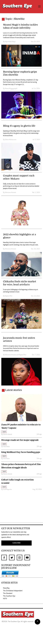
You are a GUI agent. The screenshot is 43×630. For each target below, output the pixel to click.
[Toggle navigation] (39, 6)
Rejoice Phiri (8, 296)
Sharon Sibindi (7, 434)
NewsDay (6, 588)
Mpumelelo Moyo (10, 42)
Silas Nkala (6, 446)
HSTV (5, 599)
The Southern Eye (9, 596)
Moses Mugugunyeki (11, 88)
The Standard (7, 593)
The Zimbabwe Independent (12, 591)
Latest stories (13, 389)
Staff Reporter (7, 489)
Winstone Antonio (10, 192)
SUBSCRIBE (16, 543)
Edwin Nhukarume (10, 140)
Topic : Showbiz (15, 18)
